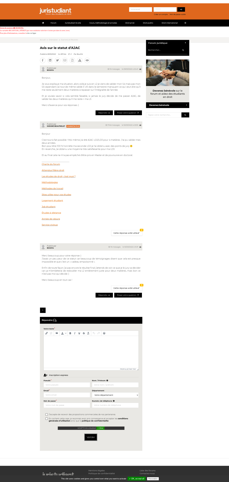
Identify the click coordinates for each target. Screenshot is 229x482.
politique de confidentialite (95, 421)
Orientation (53, 40)
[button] (63, 333)
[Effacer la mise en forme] (88, 333)
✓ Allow (100, 428)
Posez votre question (127, 113)
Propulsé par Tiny (128, 369)
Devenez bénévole (159, 105)
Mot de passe (50, 401)
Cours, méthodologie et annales (103, 23)
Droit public (148, 23)
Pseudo (47, 380)
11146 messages (113, 125)
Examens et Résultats (69, 40)
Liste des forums (147, 471)
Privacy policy (165, 479)
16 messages (115, 69)
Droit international (170, 23)
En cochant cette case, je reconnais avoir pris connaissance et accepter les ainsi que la (88, 420)
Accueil (43, 40)
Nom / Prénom (99, 380)
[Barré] (84, 333)
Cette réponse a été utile (127, 232)
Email (46, 391)
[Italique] (74, 333)
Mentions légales (96, 471)
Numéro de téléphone (102, 401)
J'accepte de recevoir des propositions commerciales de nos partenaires (82, 414)
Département (98, 391)
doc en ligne (31, 33)
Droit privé (129, 23)
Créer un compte (161, 14)
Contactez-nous (147, 473)
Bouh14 (80, 54)
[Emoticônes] (104, 333)
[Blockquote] (56, 333)
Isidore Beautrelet (56, 126)
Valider (91, 437)
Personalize (152, 479)
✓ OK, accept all (136, 478)
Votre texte (49, 329)
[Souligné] (79, 333)
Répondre (103, 113)
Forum (53, 23)
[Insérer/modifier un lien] (46, 333)
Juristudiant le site (73, 23)
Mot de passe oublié (178, 14)
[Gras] (70, 333)
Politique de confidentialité (101, 473)
